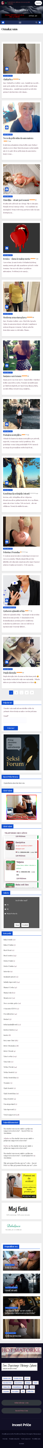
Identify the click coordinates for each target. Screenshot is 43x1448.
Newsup (28, 1434)
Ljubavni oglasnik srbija (17, 610)
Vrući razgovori (9, 1115)
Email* (6, 716)
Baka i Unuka (8, 945)
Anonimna (7, 1133)
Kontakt (21, 1443)
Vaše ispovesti (9, 1109)
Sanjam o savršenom (16, 376)
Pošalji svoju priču (14, 1439)
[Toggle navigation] (20, 22)
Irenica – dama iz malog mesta (20, 258)
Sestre (6, 1035)
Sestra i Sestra (9, 1030)
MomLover (8, 998)
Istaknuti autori (9, 977)
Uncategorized (9, 1104)
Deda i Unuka (9, 966)
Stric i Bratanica (10, 1046)
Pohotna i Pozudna (15, 552)
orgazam (6, 1391)
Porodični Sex (9, 1014)
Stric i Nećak (8, 1051)
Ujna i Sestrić (9, 1099)
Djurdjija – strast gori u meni (19, 199)
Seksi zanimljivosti (9, 607)
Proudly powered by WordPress (11, 1434)
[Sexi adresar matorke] (21, 1185)
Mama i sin (8, 993)
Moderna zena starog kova (18, 317)
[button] (36, 22)
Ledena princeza (13, 1335)
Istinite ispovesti (10, 982)
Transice (7, 1083)
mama (35, 1383)
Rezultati (25, 925)
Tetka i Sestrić (9, 1072)
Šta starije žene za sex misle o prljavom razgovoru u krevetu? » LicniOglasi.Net (18, 1154)
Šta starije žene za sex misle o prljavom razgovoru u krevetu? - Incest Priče (18, 1130)
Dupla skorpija (13, 672)
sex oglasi (15, 1391)
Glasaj (17, 925)
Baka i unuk (8, 940)
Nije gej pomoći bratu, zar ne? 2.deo (23, 1165)
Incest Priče (21, 10)
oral (32, 1387)
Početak (5, 1439)
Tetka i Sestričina (10, 1078)
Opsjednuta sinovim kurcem (14, 783)
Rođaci (6, 1019)
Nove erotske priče (11, 1003)
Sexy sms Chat (8, 75)
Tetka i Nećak (9, 1067)
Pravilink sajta (36, 1439)
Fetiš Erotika (11, 1267)
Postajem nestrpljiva (16, 434)
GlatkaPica (11, 79)
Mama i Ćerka (9, 987)
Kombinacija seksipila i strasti (20, 493)
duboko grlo (7, 1378)
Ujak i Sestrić (8, 1088)
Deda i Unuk (8, 961)
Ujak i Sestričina (10, 1093)
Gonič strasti (11, 1290)
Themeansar (37, 1434)
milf (26, 1387)
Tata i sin (7, 1062)
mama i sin (6, 1387)
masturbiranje (17, 1387)
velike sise (30, 1391)
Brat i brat (7, 950)
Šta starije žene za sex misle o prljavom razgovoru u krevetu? (19, 1139)
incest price (18, 1383)
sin (23, 1391)
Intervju (7, 971)
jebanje (28, 1383)
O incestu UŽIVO (10, 1009)
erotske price (18, 1378)
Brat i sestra (8, 955)
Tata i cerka (8, 1056)
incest (27, 1378)
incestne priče (7, 1383)
